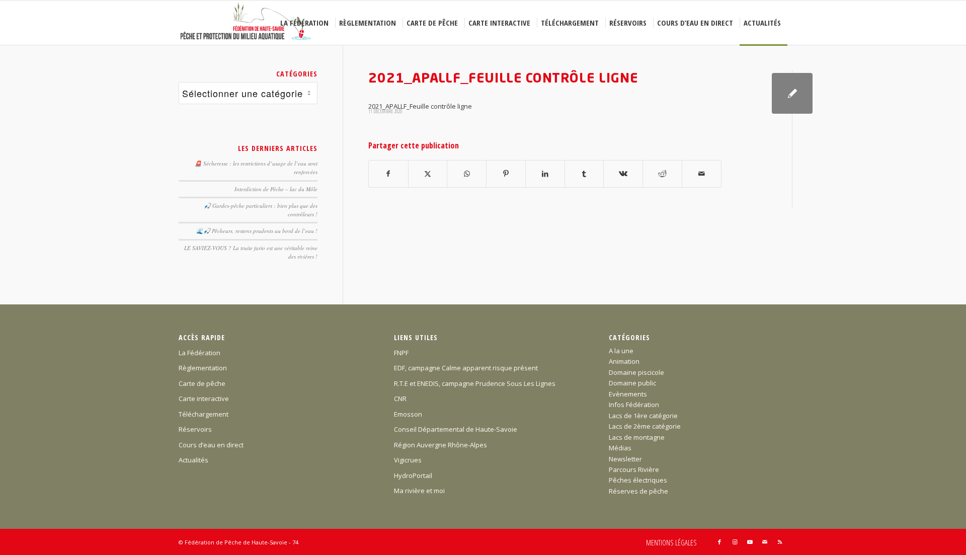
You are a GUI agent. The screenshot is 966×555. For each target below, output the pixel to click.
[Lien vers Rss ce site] (779, 541)
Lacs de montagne (637, 437)
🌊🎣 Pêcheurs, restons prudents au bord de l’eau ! (256, 230)
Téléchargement (203, 414)
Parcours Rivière (634, 469)
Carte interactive (204, 398)
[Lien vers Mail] (764, 541)
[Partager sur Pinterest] (506, 174)
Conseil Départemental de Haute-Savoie (455, 429)
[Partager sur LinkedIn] (545, 174)
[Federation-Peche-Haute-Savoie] (246, 23)
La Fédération (199, 352)
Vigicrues (408, 459)
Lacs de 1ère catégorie (643, 415)
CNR (400, 398)
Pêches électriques (638, 480)
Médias (620, 447)
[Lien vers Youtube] (749, 541)
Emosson (408, 414)
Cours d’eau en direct (211, 444)
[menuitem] (306, 23)
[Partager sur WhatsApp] (466, 174)
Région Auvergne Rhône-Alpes (440, 444)
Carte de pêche (202, 383)
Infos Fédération (634, 404)
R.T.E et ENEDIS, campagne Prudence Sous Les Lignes (474, 383)
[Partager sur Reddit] (662, 174)
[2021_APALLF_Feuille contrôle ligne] (792, 93)
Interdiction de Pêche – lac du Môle (275, 189)
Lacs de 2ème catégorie (645, 426)
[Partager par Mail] (701, 174)
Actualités (193, 459)
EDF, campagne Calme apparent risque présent (466, 367)
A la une (621, 350)
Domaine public (632, 382)
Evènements (628, 394)
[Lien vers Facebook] (719, 541)
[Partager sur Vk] (623, 174)
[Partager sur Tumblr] (584, 174)
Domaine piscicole (636, 372)
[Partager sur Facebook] (388, 174)
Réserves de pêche (638, 491)
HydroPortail (413, 475)
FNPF (401, 352)
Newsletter (625, 458)
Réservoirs (195, 429)
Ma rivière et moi (419, 490)
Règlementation (203, 367)
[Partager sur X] (428, 174)
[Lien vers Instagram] (734, 541)
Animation (624, 361)
